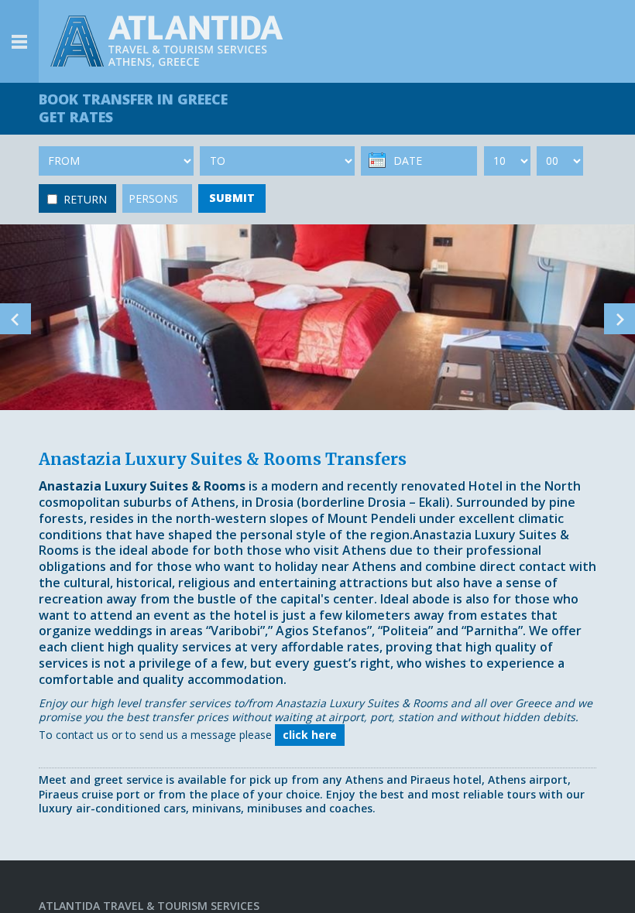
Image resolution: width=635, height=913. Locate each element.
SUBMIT (232, 197)
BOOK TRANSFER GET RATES (133, 108)
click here (310, 734)
